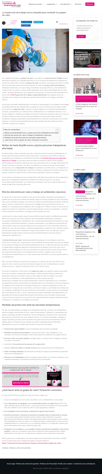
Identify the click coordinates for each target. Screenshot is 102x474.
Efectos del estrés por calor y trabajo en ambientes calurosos (28, 135)
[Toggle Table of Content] (56, 130)
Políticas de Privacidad (48, 464)
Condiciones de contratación (84, 464)
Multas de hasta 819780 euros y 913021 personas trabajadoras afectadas (32, 133)
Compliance (79, 139)
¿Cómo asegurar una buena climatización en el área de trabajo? (86, 106)
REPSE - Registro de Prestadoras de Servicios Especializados (84, 248)
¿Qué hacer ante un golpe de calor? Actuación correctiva (26, 140)
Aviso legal (11, 464)
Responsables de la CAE (83, 142)
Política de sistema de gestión (27, 464)
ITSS (13, 95)
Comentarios (63, 24)
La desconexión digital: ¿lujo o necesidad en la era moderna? (86, 148)
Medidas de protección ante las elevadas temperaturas (25, 137)
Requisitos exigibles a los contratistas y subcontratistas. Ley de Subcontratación (86, 196)
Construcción (80, 192)
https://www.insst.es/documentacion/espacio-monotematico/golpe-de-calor (31, 443)
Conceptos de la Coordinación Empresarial (84, 139)
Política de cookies (65, 464)
